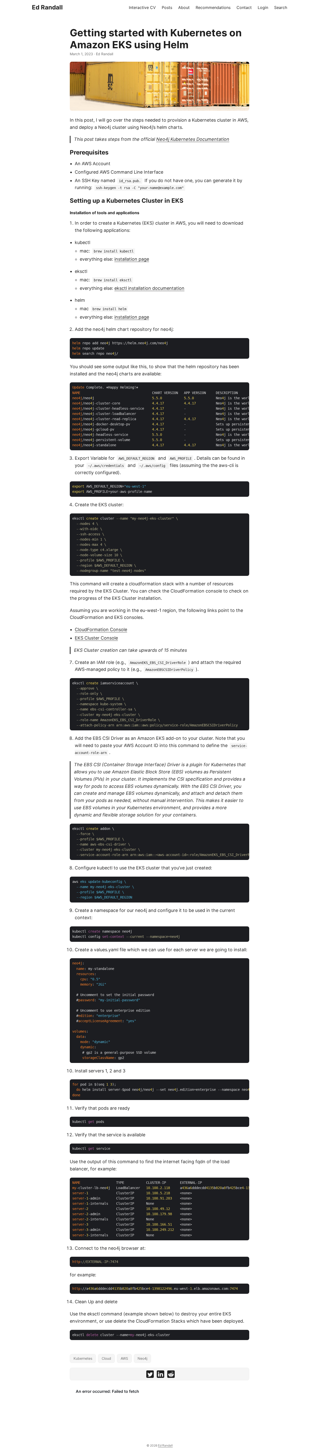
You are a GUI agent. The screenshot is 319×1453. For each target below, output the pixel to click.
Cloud (106, 1358)
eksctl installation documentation (149, 288)
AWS (124, 1358)
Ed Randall (47, 7)
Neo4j (142, 1358)
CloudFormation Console (101, 629)
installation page (131, 259)
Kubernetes (83, 1358)
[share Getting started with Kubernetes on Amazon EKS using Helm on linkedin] (160, 1375)
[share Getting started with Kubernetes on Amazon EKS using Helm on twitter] (150, 1375)
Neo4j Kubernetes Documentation (192, 139)
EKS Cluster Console (96, 638)
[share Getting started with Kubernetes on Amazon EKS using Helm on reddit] (171, 1375)
